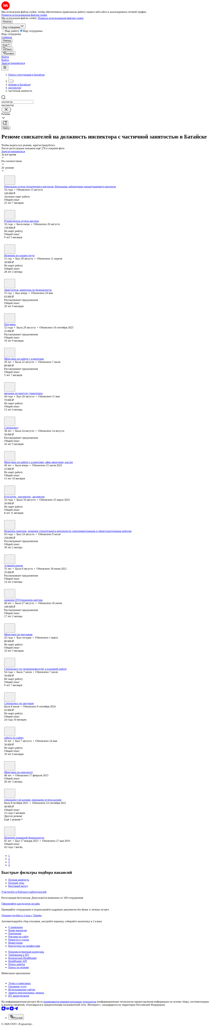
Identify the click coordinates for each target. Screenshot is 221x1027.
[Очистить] (6, 110)
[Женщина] (9, 214)
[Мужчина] (9, 180)
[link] (7, 49)
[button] (5, 56)
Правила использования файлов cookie (61, 18)
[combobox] (17, 102)
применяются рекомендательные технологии (69, 1001)
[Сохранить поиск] (4, 123)
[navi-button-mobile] (4, 67)
